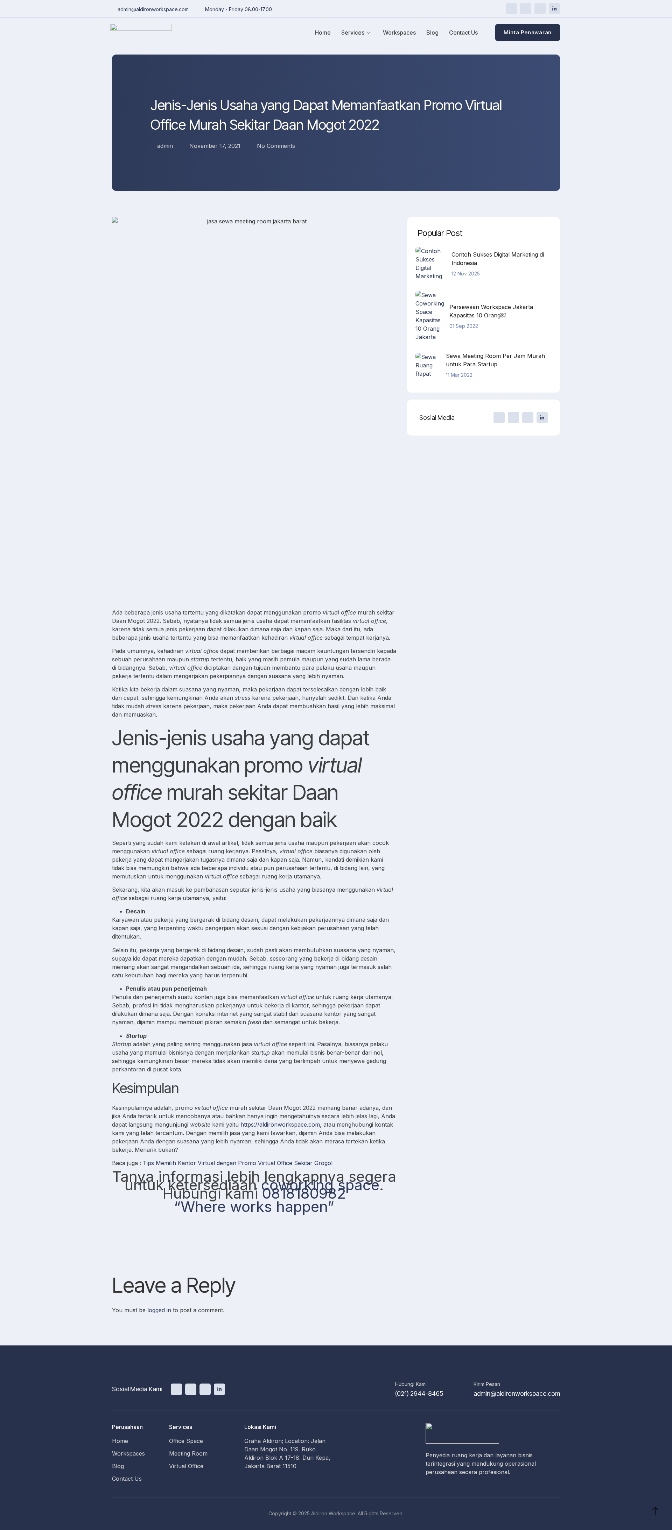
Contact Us (463, 32)
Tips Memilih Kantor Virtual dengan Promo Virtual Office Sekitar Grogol (237, 1162)
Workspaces (399, 32)
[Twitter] (511, 8)
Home (323, 32)
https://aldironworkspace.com (280, 1124)
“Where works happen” (254, 1206)
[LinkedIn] (554, 8)
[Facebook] (525, 8)
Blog (432, 32)
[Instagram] (540, 8)
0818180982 (304, 1193)
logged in (159, 1310)
